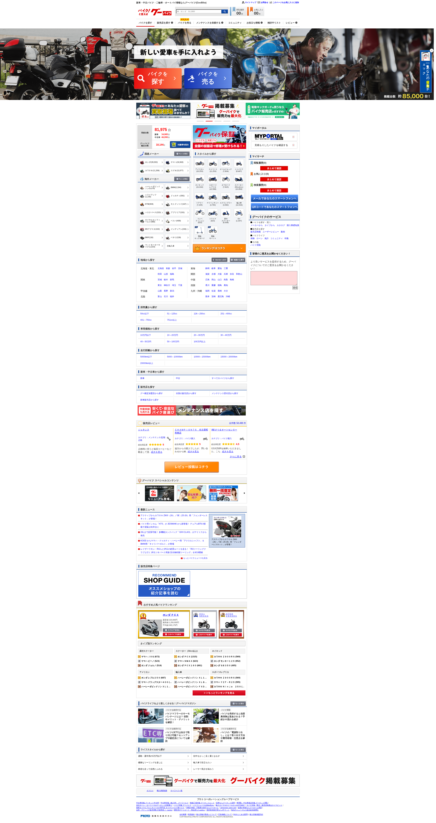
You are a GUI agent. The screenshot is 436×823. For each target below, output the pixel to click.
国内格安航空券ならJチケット (218, 810)
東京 (160, 285)
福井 (172, 296)
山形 (166, 274)
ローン (259, 238)
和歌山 (239, 274)
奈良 (232, 274)
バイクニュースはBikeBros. (203, 805)
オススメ (150, 790)
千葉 (180, 285)
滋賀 (207, 274)
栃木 (166, 279)
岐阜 (214, 268)
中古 (178, 378)
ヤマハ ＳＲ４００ (203, 615)
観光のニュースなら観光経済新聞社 (245, 810)
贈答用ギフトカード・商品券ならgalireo (189, 810)
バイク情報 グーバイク (182, 805)
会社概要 (183, 814)
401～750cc (146, 320)
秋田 (160, 274)
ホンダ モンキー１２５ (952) (227, 661)
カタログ (281, 225)
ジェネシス (143, 429)
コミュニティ (276, 238)
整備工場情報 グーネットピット (202, 803)
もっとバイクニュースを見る (195, 558)
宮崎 (214, 296)
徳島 (220, 285)
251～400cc (226, 313)
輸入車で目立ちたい (202, 762)
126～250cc (199, 313)
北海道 (161, 268)
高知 (226, 285)
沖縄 (228, 296)
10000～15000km (202, 357)
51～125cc (172, 313)
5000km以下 (146, 357)
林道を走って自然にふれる (150, 769)
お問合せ (264, 2)
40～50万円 (145, 341)
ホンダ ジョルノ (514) (151, 665)
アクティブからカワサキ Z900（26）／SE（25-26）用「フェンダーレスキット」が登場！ (174, 517)
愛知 (220, 268)
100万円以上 (200, 341)
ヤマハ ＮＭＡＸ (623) (188, 661)
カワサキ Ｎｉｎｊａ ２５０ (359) (230, 686)
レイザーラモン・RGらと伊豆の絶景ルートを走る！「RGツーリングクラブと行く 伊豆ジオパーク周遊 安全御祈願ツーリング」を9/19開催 (173, 550)
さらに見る (236, 456)
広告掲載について (225, 814)
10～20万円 (172, 335)
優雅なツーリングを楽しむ (150, 762)
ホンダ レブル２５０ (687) (153, 678)
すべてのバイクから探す (223, 378)
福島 (172, 274)
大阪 (220, 274)
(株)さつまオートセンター (224, 429)
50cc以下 (144, 313)
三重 (226, 268)
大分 (226, 291)
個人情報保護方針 (256, 814)
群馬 (172, 279)
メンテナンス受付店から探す (225, 393)
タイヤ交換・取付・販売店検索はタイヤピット (264, 805)
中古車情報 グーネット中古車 (147, 803)
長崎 (220, 291)
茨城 (160, 279)
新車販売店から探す (149, 400)
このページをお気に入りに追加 (286, 2)
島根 (232, 279)
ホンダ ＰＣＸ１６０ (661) (190, 665)
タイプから (270, 225)
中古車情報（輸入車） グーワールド (174, 803)
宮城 (180, 268)
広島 (207, 279)
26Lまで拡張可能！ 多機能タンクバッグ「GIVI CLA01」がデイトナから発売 (174, 534)
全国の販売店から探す (186, 393)
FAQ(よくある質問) (240, 814)
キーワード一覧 (176, 790)
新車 (142, 378)
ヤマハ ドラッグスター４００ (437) (157, 682)
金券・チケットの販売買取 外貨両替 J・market (154, 810)
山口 (220, 279)
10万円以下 (145, 335)
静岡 (207, 268)
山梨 (160, 291)
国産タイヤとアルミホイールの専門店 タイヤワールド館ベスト (160, 808)
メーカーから (257, 225)
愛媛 (214, 285)
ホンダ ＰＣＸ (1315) (187, 656)
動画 (283, 232)
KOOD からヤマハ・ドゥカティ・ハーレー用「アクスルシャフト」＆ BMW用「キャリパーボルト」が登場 (172, 542)
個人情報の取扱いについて (206, 814)
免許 (266, 238)
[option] (159, 111)
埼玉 (174, 285)
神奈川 (167, 285)
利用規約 (191, 814)
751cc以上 (172, 320)
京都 (214, 274)
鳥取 (226, 279)
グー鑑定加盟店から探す (151, 393)
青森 (168, 268)
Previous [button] (139, 110)
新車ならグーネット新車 (225, 803)
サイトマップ (250, 2)
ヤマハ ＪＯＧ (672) (150, 656)
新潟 (172, 291)
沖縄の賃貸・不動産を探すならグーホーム (202, 808)
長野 (166, 291)
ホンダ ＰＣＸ (171, 614)
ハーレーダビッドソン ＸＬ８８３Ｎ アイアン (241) (202, 682)
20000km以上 (146, 363)
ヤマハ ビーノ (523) (150, 661)
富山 (160, 296)
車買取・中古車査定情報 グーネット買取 (252, 803)
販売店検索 (256, 232)
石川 (166, 296)
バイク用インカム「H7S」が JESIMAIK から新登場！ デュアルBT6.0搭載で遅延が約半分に (173, 525)
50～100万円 (173, 341)
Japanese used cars (228, 808)
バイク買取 (256, 245)
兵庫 (226, 274)
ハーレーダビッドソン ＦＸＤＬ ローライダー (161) (202, 686)
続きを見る (156, 452)
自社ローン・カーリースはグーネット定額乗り (154, 805)
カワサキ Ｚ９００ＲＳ (231, 615)
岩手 (174, 268)
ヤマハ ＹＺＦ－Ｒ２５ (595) (227, 682)
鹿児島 (221, 296)
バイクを (158, 78)
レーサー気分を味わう (203, 769)
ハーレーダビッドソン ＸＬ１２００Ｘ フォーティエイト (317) (170, 686)
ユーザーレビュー (271, 232)
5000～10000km (175, 357)
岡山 (214, 279)
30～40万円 (226, 335)
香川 (207, 285)
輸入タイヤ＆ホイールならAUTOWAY (230, 805)
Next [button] (296, 110)
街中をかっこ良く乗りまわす (206, 756)
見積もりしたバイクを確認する (271, 145)
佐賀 (214, 291)
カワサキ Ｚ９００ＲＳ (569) (227, 656)
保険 (253, 238)
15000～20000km (229, 357)
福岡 (207, 291)
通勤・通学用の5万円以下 (150, 756)
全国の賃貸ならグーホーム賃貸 (250, 808)
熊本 (207, 296)
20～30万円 (199, 335)
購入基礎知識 (293, 225)
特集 (287, 238)
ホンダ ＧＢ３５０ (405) (225, 665)
